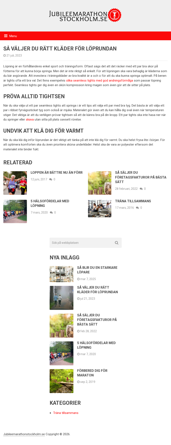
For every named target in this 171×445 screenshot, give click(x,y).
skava (30, 119)
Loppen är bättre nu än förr (57, 173)
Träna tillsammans (134, 201)
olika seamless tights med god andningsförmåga (99, 80)
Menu (13, 36)
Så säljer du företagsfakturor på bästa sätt (140, 177)
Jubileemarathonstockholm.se (24, 434)
